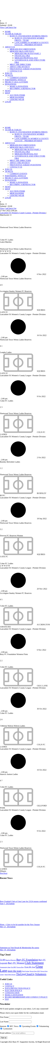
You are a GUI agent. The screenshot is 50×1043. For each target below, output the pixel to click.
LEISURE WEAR (17, 99)
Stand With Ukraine (10, 974)
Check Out (12, 27)
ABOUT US (10, 47)
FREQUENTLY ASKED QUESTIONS (25, 69)
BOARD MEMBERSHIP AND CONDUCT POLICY (26, 997)
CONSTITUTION (12, 993)
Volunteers (40, 974)
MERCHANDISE (17, 97)
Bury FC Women (16, 963)
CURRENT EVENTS (18, 78)
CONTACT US (16, 71)
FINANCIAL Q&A (22, 56)
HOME (8, 32)
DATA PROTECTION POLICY (17, 988)
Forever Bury (20, 967)
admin (12, 904)
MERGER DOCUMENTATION (23, 49)
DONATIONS (10, 84)
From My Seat (30, 967)
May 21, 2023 (5, 927)
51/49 (2, 960)
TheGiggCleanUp (25, 974)
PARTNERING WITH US (15, 80)
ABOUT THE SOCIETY (20, 67)
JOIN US (8, 73)
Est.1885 (13, 967)
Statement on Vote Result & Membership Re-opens (19, 948)
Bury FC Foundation (27, 959)
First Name (4, 1017)
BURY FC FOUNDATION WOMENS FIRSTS (28, 36)
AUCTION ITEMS (17, 95)
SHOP (7, 93)
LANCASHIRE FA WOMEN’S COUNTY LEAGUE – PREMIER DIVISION (32, 43)
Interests (3, 1026)
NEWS (7, 91)
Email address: (6, 1033)
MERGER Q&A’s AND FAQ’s (22, 51)
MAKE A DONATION (19, 86)
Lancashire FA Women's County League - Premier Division (23, 213)
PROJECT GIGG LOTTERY (16, 82)
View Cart (4, 27)
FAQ (7, 999)
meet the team (15, 970)
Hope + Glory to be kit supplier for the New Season (20, 925)
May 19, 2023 (5, 950)
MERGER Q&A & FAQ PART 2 (28, 53)
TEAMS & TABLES (13, 34)
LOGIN (8, 102)
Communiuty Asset (5, 967)
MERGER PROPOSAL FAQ (26, 58)
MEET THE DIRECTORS (20, 64)
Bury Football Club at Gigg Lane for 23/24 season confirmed (23, 901)
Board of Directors (10, 960)
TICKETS (9, 75)
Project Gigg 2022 (35, 971)
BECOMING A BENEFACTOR (22, 88)
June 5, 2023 (5, 904)
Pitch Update (25, 971)
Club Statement (34, 962)
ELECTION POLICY (13, 990)
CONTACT (9, 986)
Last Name (4, 1022)
